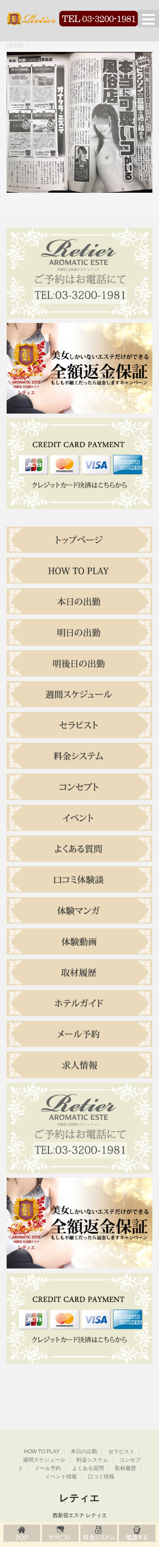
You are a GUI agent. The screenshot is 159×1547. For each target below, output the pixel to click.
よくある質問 (88, 1468)
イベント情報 (61, 1477)
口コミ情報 (101, 1477)
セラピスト (121, 1451)
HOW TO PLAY (42, 1451)
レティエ (79, 1497)
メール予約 (47, 1468)
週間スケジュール (44, 1460)
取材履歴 (125, 1468)
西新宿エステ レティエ (80, 1515)
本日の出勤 (84, 1451)
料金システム (92, 1460)
